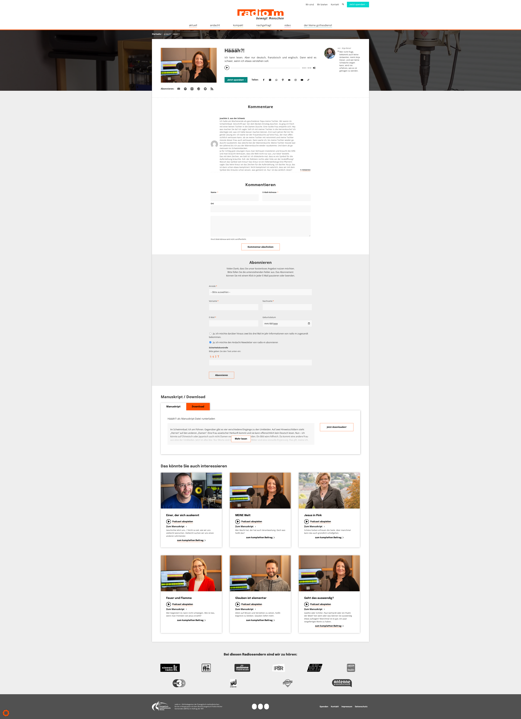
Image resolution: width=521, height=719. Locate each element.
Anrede (213, 286)
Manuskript (173, 406)
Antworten (306, 170)
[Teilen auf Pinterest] (282, 79)
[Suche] (343, 4)
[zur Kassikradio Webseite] (170, 668)
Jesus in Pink (313, 515)
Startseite (156, 34)
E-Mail (212, 317)
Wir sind (310, 5)
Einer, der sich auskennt (182, 515)
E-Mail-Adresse (270, 192)
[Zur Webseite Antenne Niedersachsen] (342, 683)
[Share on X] (270, 79)
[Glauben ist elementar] (260, 573)
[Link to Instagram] (295, 79)
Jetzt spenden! (235, 80)
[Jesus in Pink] (329, 491)
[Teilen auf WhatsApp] (276, 79)
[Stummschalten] (314, 67)
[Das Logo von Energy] (233, 683)
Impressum (346, 707)
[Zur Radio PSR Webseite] (279, 668)
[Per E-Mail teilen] (289, 79)
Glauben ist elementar (250, 598)
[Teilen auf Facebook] (263, 79)
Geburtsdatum (269, 317)
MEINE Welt (243, 515)
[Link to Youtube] (302, 79)
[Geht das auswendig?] (329, 573)
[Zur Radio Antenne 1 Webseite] (288, 683)
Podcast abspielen (182, 521)
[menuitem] (309, 4)
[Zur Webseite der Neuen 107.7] (315, 668)
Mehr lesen (241, 439)
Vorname (213, 301)
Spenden (324, 707)
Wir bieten (322, 5)
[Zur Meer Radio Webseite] (351, 668)
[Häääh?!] (189, 65)
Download (198, 406)
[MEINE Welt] (260, 491)
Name (214, 192)
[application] (270, 68)
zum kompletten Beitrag (190, 540)
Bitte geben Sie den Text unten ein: (225, 349)
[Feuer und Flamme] (191, 573)
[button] (6, 713)
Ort (212, 203)
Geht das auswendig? (319, 598)
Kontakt (335, 5)
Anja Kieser (346, 48)
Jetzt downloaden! (337, 427)
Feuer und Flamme (179, 598)
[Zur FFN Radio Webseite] (206, 668)
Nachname (268, 301)
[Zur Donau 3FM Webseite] (179, 683)
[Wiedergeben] (227, 67)
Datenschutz (361, 707)
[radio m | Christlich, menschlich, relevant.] (260, 14)
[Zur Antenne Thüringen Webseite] (242, 668)
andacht (167, 34)
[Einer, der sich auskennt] (191, 491)
